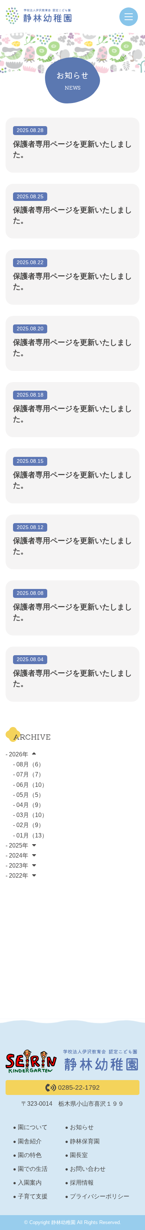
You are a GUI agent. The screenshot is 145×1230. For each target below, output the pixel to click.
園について (33, 1127)
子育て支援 (33, 1196)
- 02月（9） (28, 825)
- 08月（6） (28, 764)
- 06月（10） (30, 785)
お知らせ (82, 1127)
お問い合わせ (88, 1169)
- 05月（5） (28, 795)
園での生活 (33, 1169)
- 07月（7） (28, 774)
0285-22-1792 (78, 1087)
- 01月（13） (30, 835)
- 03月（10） (30, 815)
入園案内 (30, 1182)
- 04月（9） (28, 805)
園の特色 (30, 1155)
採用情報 (82, 1182)
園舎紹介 (30, 1141)
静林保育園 (85, 1141)
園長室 (79, 1155)
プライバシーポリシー (99, 1196)
